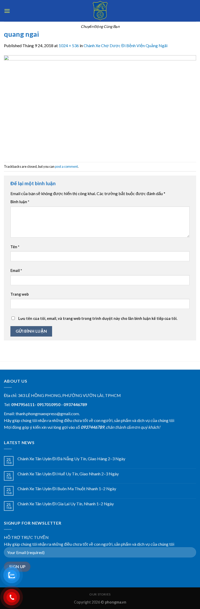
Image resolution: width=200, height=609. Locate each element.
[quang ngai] (100, 104)
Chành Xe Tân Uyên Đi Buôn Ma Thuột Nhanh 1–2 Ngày (66, 488)
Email (16, 270)
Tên (14, 247)
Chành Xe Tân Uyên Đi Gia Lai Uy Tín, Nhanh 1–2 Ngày (65, 503)
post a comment (66, 166)
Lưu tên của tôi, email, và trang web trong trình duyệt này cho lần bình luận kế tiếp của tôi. (97, 318)
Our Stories (100, 594)
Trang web (19, 294)
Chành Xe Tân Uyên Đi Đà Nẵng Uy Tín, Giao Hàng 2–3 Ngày (71, 458)
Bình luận (19, 202)
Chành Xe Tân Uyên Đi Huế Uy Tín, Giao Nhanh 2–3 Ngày (68, 473)
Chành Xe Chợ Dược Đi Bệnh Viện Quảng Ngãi (125, 45)
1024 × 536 (69, 45)
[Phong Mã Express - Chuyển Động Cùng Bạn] (100, 11)
